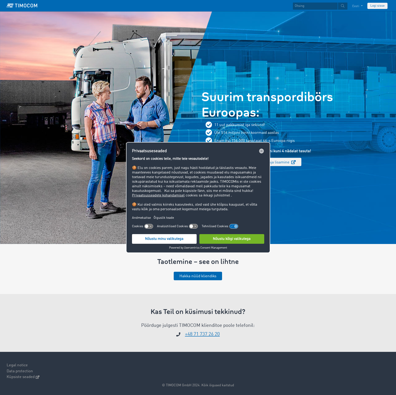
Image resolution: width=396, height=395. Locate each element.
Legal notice (17, 365)
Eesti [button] (356, 6)
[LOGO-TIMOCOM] (22, 6)
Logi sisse (377, 5)
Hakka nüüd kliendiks (197, 276)
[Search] (343, 6)
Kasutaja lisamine (274, 162)
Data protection (20, 371)
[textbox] (320, 6)
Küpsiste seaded (21, 377)
